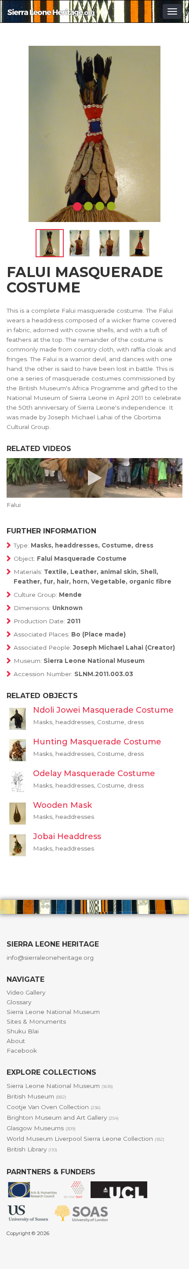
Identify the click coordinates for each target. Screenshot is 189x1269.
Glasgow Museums (41, 1128)
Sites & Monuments (36, 1021)
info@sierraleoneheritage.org (50, 957)
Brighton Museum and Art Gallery (63, 1117)
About (16, 1040)
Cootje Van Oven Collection (54, 1106)
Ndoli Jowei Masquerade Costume (103, 710)
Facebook (22, 1050)
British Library (32, 1149)
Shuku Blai (23, 1031)
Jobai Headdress (67, 836)
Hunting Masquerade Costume (97, 742)
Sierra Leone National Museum (53, 1011)
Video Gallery (26, 992)
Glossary (19, 1002)
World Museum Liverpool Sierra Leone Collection (85, 1138)
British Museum (36, 1096)
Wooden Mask (62, 805)
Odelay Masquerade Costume (94, 773)
